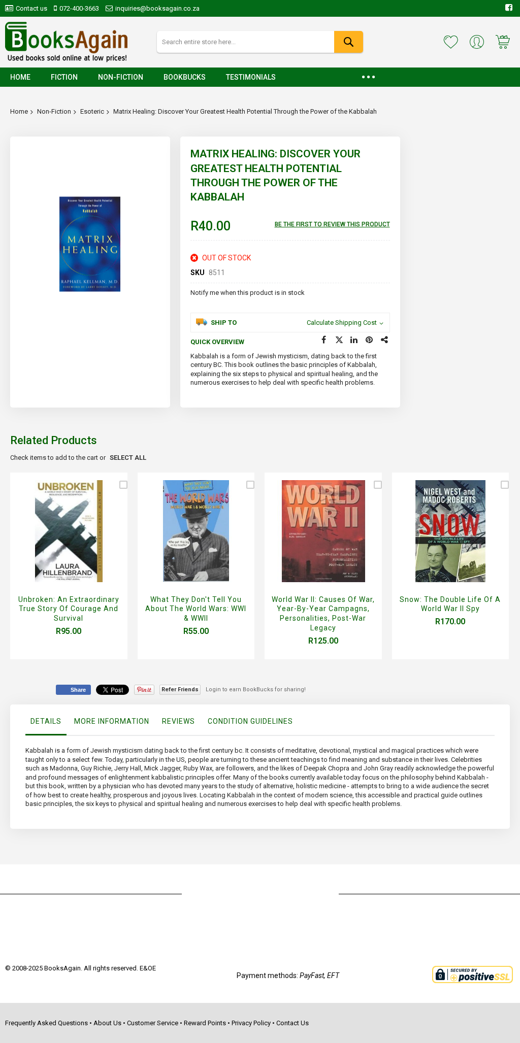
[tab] (46, 723)
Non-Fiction (54, 111)
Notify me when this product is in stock (247, 292)
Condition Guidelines (250, 721)
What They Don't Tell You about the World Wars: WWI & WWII (195, 609)
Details (45, 721)
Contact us (31, 8)
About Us (107, 1023)
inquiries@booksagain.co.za (157, 8)
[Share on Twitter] (339, 340)
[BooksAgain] (66, 42)
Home (19, 111)
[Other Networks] (385, 340)
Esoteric (92, 111)
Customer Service (152, 1023)
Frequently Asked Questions (46, 1023)
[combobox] (260, 42)
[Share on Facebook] (324, 340)
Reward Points (205, 1023)
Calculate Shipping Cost (342, 322)
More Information (111, 721)
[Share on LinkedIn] (354, 340)
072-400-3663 (79, 8)
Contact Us (292, 1023)
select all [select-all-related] (128, 457)
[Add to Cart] (66, 542)
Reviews (178, 721)
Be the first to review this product (332, 224)
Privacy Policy (251, 1023)
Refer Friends (180, 689)
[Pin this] (370, 340)
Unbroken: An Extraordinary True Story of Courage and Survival (68, 609)
